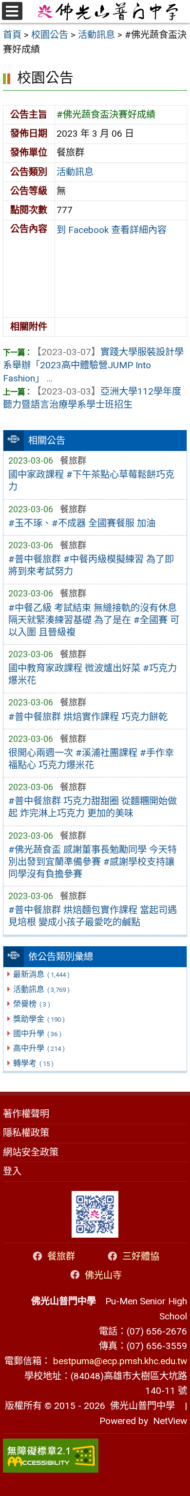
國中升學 (37, 1033)
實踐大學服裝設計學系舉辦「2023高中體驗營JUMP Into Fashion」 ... (93, 365)
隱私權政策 (26, 1132)
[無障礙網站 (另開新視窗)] (95, 1456)
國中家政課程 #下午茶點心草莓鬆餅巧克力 (91, 480)
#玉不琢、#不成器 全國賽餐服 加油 (81, 523)
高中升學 (38, 1048)
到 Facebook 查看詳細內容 (112, 229)
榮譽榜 (31, 1004)
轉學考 (33, 1063)
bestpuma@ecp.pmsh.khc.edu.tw (120, 1361)
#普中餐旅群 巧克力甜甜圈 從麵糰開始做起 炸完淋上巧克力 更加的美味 (92, 807)
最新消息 (41, 974)
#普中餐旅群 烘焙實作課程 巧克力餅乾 (88, 716)
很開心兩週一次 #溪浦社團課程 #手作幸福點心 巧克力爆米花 (91, 759)
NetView (170, 1420)
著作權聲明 (26, 1113)
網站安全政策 (30, 1152)
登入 (12, 1171)
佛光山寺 (103, 1274)
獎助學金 (38, 1019)
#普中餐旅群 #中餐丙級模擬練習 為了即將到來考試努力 (91, 565)
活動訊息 (41, 989)
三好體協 (140, 1256)
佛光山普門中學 (140, 1405)
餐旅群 (61, 1256)
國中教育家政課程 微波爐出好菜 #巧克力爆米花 (92, 674)
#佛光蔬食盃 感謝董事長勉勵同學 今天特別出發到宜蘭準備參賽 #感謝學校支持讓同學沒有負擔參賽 (92, 862)
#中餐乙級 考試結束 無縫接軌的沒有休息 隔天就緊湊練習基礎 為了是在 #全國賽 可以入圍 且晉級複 (93, 620)
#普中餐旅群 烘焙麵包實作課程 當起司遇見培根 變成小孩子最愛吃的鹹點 (92, 916)
